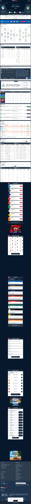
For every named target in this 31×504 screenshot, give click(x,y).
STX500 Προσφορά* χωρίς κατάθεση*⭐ (14, 283)
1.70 (23, 95)
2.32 (15, 95)
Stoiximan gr (12, 185)
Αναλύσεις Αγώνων (3, 466)
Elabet (12, 193)
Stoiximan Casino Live (18, 473)
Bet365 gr (12, 205)
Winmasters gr (13, 209)
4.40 (8, 100)
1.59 (18, 93)
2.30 (15, 100)
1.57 (18, 95)
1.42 (6, 100)
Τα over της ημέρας (18, 464)
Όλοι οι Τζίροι (15, 437)
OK (15, 500)
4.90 (8, 93)
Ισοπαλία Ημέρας (18, 469)
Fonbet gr (12, 201)
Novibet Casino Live (18, 474)
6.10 (10, 95)
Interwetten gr (12, 213)
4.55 (8, 98)
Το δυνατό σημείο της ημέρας (19, 465)
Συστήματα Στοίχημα (18, 470)
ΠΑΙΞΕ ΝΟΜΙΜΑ (23, 21)
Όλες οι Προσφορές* (15, 325)
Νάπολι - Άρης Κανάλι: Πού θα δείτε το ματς (14, 351)
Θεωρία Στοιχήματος (10, 353)
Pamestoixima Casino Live (19, 477)
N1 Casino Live (17, 479)
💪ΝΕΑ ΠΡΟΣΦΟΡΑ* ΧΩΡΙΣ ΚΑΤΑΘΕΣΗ (14, 307)
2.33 (15, 93)
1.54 (18, 98)
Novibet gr (12, 189)
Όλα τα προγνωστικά (15, 253)
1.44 (6, 98)
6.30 (10, 93)
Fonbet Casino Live (18, 478)
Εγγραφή (28, 483)
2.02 (25, 95)
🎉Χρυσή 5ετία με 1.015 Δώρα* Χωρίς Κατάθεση (15, 303)
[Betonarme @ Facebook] (4, 483)
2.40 (15, 98)
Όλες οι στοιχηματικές (15, 222)
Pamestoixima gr (13, 197)
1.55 (18, 100)
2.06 (25, 98)
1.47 (6, 93)
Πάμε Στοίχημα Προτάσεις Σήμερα (5, 464)
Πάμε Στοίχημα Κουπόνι (4, 465)
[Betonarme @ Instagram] (2, 483)
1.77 (23, 93)
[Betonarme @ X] (6, 483)
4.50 (8, 95)
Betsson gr (12, 217)
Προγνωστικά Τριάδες (18, 466)
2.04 (25, 93)
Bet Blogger (9, 342)
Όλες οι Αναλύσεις (15, 394)
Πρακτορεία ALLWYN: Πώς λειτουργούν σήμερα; (14, 343)
